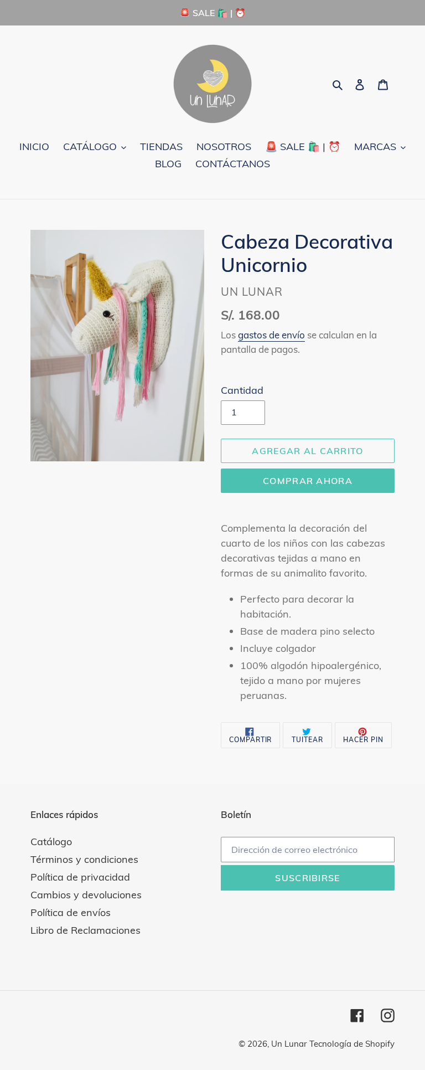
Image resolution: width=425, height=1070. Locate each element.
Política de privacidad (80, 877)
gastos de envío (271, 335)
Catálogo (51, 841)
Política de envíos (70, 912)
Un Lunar (289, 1043)
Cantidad (242, 390)
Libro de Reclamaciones (85, 930)
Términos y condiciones (84, 859)
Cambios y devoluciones (86, 894)
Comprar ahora (308, 480)
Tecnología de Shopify (352, 1043)
